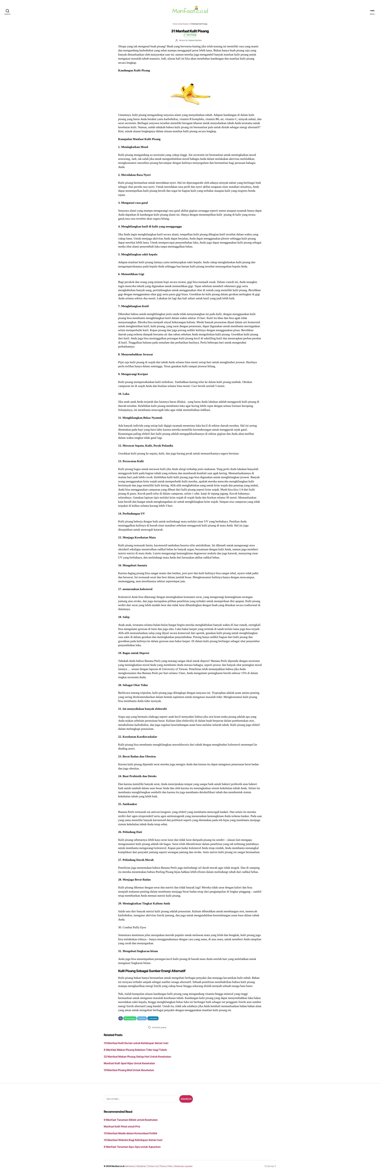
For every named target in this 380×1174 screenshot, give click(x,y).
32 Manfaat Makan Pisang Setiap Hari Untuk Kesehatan (137, 1056)
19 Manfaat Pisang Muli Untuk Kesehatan (129, 1070)
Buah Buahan (183, 24)
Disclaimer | (142, 1166)
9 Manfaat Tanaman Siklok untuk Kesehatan (131, 1119)
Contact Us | (154, 1166)
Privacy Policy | (167, 1166)
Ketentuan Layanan (183, 1166)
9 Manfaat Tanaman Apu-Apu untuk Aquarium (132, 1146)
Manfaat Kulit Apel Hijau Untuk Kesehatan (129, 1063)
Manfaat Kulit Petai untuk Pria (122, 1126)
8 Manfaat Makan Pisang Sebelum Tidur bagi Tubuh (135, 1049)
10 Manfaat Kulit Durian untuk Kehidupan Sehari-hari (136, 1043)
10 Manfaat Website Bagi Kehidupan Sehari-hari (133, 1140)
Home (175, 24)
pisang (163, 1027)
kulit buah (156, 1027)
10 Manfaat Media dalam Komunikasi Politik (130, 1133)
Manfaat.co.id (118, 1166)
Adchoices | (130, 1166)
